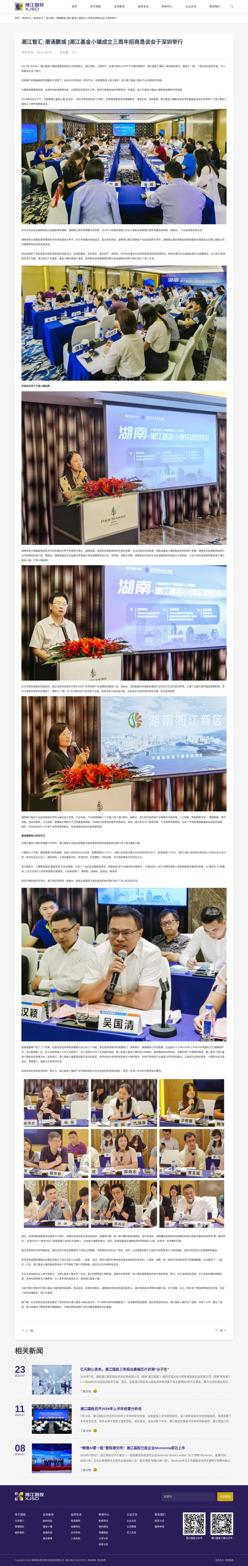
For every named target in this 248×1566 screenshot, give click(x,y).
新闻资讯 (103, 1520)
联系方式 (159, 1520)
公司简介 (19, 1520)
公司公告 (103, 1538)
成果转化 (75, 1526)
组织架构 (19, 1532)
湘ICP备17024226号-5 (75, 1560)
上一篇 (29, 1330)
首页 (17, 18)
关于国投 (20, 1514)
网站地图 (92, 1560)
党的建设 (103, 1526)
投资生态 (76, 1514)
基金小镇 (47, 1526)
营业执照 (101, 1560)
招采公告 (103, 1544)
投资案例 (75, 1520)
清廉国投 (103, 1532)
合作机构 (75, 1532)
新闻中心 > (28, 18)
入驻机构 (75, 1538)
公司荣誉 (131, 1526)
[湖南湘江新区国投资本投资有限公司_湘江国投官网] (29, 7)
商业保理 (47, 1538)
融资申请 (159, 1526)
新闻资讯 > (39, 18)
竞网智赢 (229, 1560)
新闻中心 (104, 1514)
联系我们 (160, 1514)
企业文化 (132, 1514)
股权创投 (47, 1520)
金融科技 (47, 1532)
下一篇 (219, 1330)
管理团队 (19, 1526)
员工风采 (131, 1532)
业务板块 (48, 1514)
